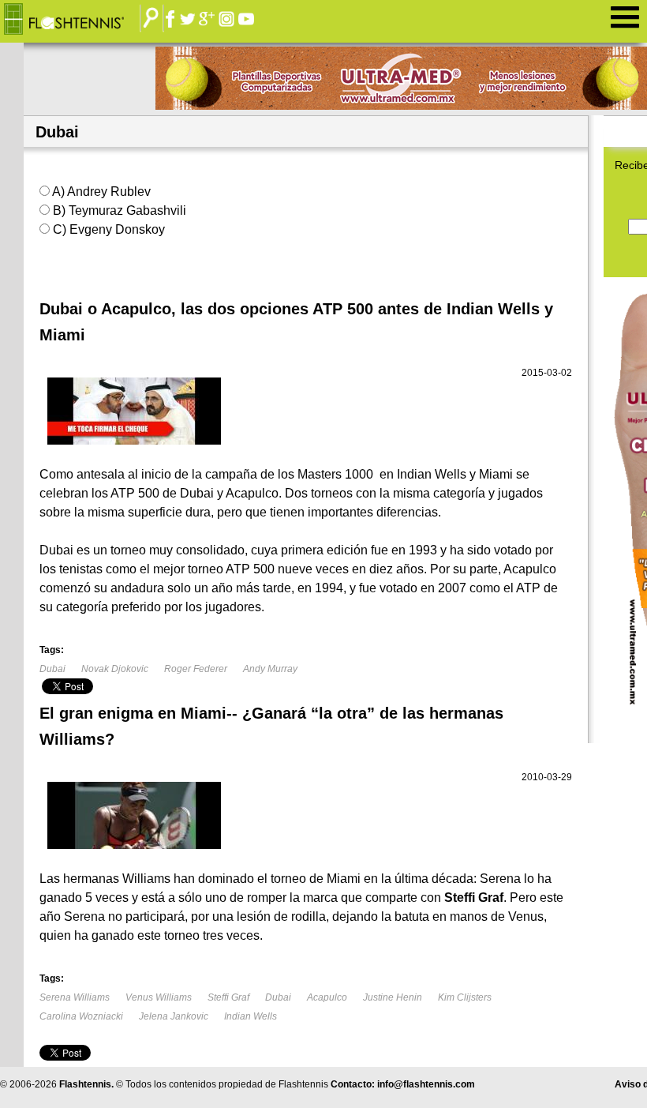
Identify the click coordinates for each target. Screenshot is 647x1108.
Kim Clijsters (465, 997)
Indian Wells (250, 1016)
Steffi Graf (228, 997)
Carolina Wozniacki (81, 1016)
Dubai (52, 668)
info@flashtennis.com (426, 1084)
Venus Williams (158, 997)
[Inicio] (76, 19)
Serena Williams (74, 997)
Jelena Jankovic (173, 1016)
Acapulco (327, 997)
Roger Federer (195, 668)
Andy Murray (270, 668)
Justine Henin (392, 997)
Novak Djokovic (114, 668)
